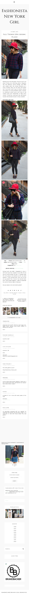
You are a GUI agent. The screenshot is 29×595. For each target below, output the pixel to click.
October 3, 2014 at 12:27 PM (9, 379)
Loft (7, 260)
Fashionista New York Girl (14, 16)
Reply (4, 329)
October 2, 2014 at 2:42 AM (9, 348)
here (23, 260)
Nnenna (5, 378)
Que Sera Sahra (6, 400)
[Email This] (8, 290)
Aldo (23, 262)
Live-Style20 (7, 346)
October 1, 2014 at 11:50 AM (9, 322)
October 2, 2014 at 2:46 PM (9, 365)
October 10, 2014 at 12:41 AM (9, 409)
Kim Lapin (6, 407)
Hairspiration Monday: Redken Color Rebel (21, 300)
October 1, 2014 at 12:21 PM (8, 336)
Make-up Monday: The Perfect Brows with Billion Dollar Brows (8, 300)
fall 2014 (6, 292)
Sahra (5, 391)
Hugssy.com (18, 265)
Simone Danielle (8, 335)
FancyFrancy (7, 364)
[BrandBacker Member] (14, 572)
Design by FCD (23, 592)
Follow (6, 500)
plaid (20, 292)
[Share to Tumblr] (16, 290)
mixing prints (13, 292)
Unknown (6, 321)
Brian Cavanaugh (18, 268)
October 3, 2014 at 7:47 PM (9, 393)
